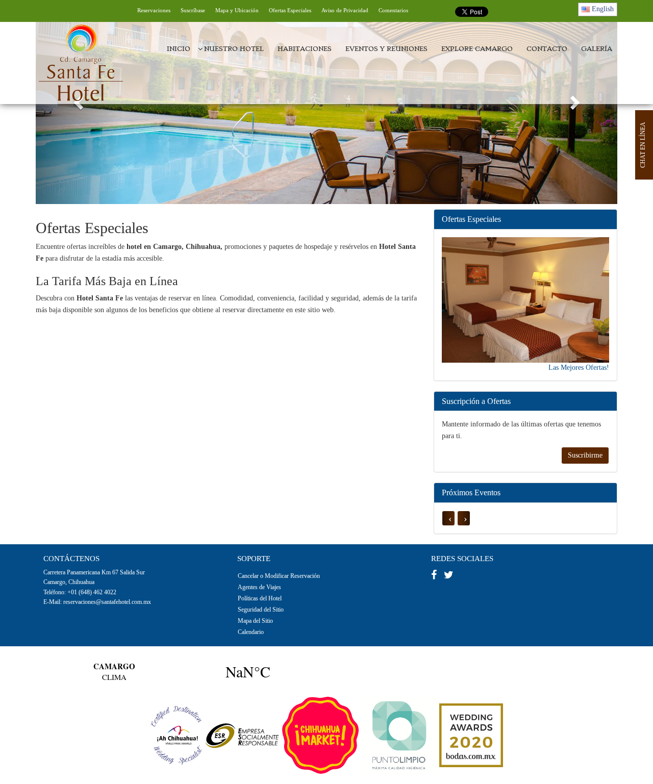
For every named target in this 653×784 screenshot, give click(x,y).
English (602, 9)
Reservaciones (153, 10)
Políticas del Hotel (260, 598)
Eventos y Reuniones (386, 49)
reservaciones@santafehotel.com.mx (107, 601)
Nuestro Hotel (234, 49)
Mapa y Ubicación (237, 10)
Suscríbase (193, 10)
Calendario (251, 632)
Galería (596, 49)
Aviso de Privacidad (344, 10)
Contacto (546, 49)
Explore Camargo (477, 49)
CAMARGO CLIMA (181, 671)
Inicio (178, 49)
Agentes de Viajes (259, 587)
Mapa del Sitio (255, 620)
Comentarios (393, 10)
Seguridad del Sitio (261, 609)
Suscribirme (585, 455)
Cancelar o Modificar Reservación (279, 575)
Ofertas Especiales (290, 10)
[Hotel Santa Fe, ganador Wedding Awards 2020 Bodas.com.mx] (471, 735)
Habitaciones (305, 49)
